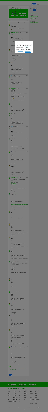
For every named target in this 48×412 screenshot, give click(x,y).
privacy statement (18, 48)
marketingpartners (27, 46)
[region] (24, 47)
